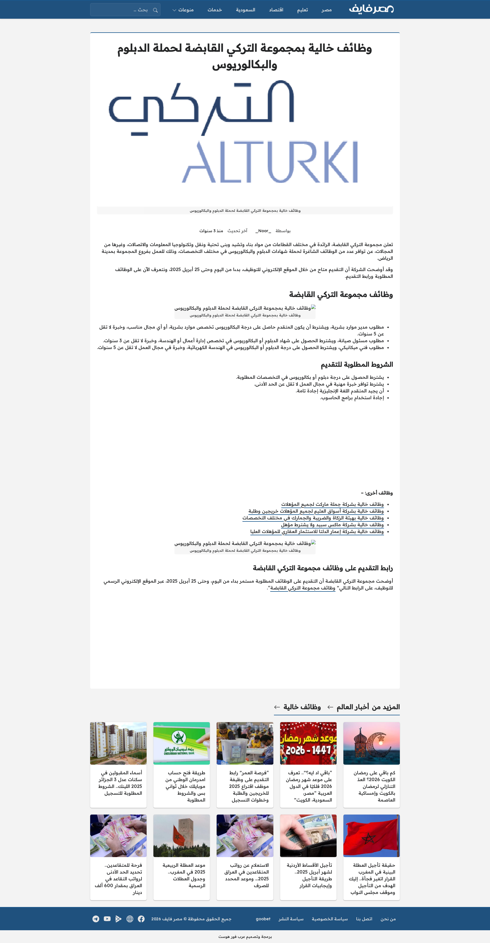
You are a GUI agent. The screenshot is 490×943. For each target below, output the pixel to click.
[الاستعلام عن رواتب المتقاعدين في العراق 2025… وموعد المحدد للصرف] (245, 857)
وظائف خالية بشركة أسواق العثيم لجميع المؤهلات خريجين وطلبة (316, 511)
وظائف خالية (302, 707)
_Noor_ (263, 230)
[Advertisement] (245, 445)
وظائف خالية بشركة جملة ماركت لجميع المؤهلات (332, 504)
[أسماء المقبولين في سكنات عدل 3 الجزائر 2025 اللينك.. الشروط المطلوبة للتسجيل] (118, 765)
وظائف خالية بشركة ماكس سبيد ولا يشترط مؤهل (332, 524)
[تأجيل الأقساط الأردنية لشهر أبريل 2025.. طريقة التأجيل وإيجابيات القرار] (308, 857)
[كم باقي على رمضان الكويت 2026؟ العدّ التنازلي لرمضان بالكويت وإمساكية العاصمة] (371, 765)
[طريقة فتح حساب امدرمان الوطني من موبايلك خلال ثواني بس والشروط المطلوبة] (181, 765)
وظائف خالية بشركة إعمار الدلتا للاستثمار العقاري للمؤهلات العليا (317, 531)
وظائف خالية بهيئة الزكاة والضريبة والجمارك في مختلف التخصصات (313, 518)
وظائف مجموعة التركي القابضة (302, 588)
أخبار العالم (353, 707)
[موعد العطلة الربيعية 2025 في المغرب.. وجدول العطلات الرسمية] (181, 857)
